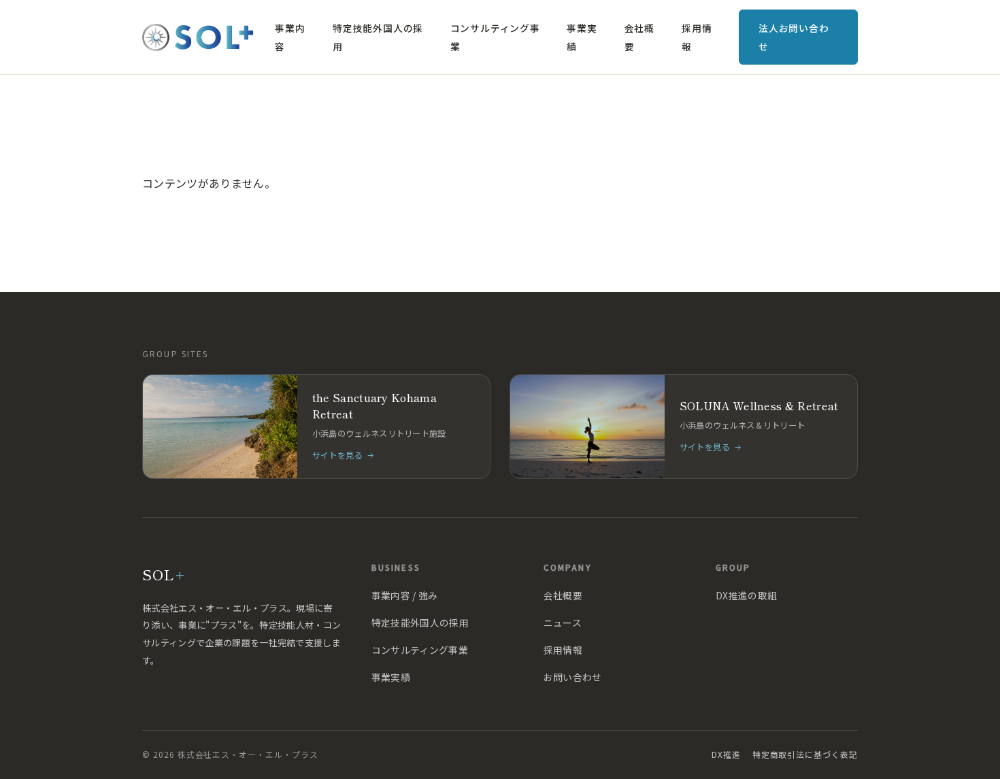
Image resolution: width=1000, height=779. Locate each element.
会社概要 (639, 36)
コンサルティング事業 (495, 36)
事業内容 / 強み (404, 595)
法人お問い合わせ (794, 36)
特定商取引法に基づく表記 (805, 754)
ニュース (563, 622)
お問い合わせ (573, 677)
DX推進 (726, 754)
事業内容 (290, 36)
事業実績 (582, 36)
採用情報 (697, 36)
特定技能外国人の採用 (378, 36)
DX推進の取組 (746, 595)
